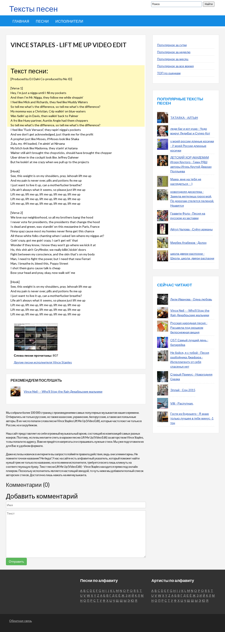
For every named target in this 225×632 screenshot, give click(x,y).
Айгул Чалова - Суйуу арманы (191, 229)
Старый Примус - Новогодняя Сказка (191, 376)
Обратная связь (20, 621)
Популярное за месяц (172, 59)
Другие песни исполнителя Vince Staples (43, 362)
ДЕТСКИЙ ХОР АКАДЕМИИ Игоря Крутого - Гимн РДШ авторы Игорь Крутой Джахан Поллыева (191, 164)
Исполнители (69, 21)
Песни (42, 21)
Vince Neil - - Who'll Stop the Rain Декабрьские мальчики (63, 391)
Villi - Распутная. (181, 403)
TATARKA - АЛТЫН (184, 117)
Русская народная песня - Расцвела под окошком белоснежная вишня (188, 327)
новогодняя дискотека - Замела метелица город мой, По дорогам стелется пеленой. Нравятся (192, 198)
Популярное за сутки (172, 45)
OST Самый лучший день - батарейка (189, 342)
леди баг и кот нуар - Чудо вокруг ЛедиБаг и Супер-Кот (190, 131)
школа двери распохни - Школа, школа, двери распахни (192, 256)
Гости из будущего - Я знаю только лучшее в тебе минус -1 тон (192, 418)
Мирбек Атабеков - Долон (188, 242)
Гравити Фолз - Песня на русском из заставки (187, 215)
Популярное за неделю (174, 52)
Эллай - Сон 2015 (182, 390)
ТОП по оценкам (169, 73)
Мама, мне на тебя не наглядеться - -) (185, 181)
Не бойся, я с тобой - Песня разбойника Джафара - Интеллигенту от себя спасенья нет (189, 359)
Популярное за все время (175, 66)
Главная (21, 21)
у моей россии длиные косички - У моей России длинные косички (192, 145)
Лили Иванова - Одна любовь (191, 299)
